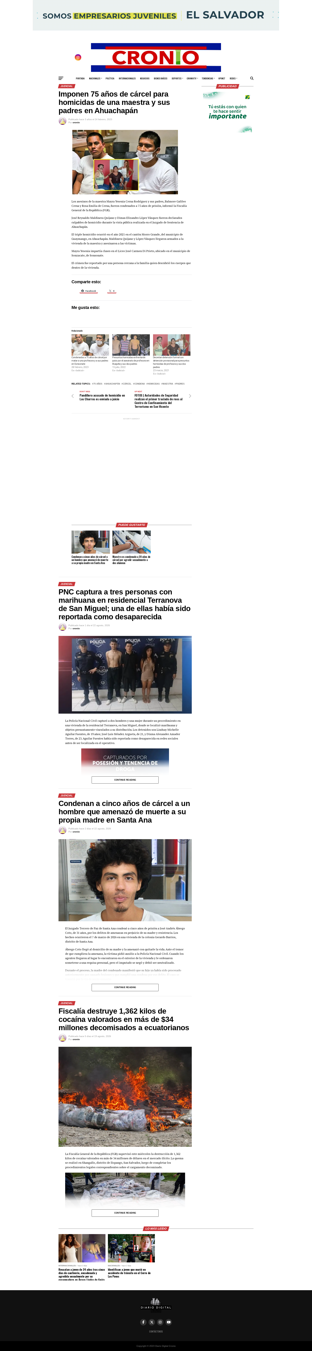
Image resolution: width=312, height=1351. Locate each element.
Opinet (221, 78)
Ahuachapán (112, 384)
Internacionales (127, 78)
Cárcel (127, 384)
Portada (80, 78)
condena (139, 384)
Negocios (144, 78)
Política (110, 78)
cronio (76, 122)
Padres (180, 384)
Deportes (176, 78)
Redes (232, 78)
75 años (97, 384)
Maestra (168, 384)
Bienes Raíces (160, 78)
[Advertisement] (131, 469)
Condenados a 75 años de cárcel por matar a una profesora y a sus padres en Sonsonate (90, 360)
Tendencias (207, 78)
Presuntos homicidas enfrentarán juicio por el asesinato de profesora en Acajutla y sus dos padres (130, 360)
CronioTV (191, 78)
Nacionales (94, 78)
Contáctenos (156, 1331)
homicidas (154, 384)
